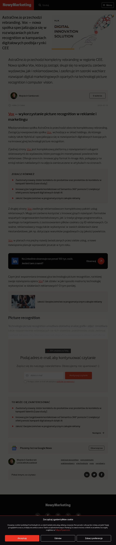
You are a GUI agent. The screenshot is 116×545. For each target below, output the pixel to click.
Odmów (58, 538)
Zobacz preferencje (94, 538)
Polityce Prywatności (62, 530)
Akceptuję (22, 538)
